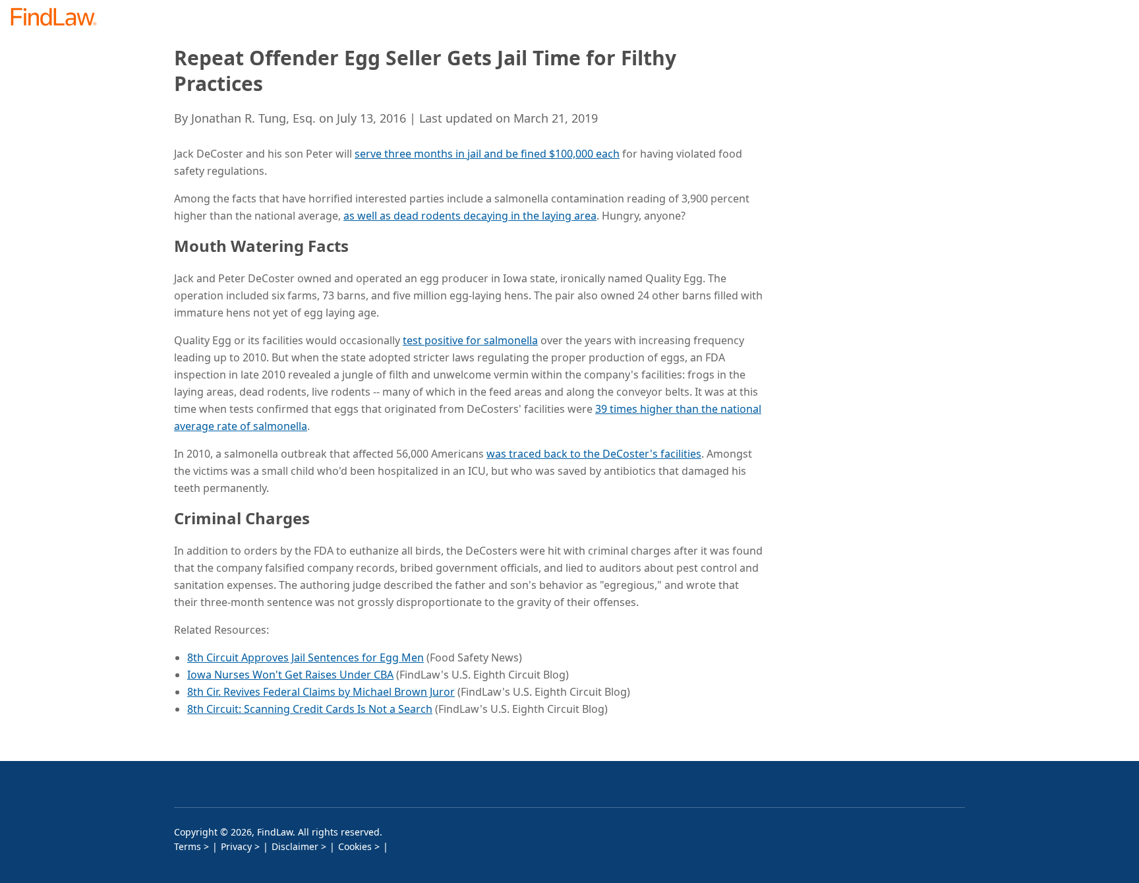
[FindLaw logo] (59, 18)
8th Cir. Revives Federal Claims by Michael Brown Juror (321, 692)
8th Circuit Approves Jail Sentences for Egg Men (305, 657)
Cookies (355, 846)
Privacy (236, 846)
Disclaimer (295, 846)
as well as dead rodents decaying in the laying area (470, 215)
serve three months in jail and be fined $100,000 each (487, 153)
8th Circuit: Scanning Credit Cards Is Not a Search (309, 709)
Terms (187, 846)
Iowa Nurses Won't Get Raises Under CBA (290, 674)
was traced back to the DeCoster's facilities (593, 453)
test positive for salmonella (470, 340)
